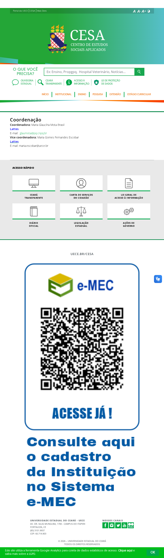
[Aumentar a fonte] (143, 11)
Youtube (125, 525)
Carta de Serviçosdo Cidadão (81, 196)
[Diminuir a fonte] (139, 11)
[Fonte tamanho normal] (134, 11)
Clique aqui (125, 550)
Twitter (118, 525)
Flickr (131, 525)
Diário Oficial (34, 224)
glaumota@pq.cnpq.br (33, 133)
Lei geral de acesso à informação (129, 196)
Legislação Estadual (81, 224)
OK (153, 552)
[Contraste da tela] (148, 11)
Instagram (112, 525)
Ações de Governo (129, 224)
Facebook (105, 525)
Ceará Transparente (34, 196)
